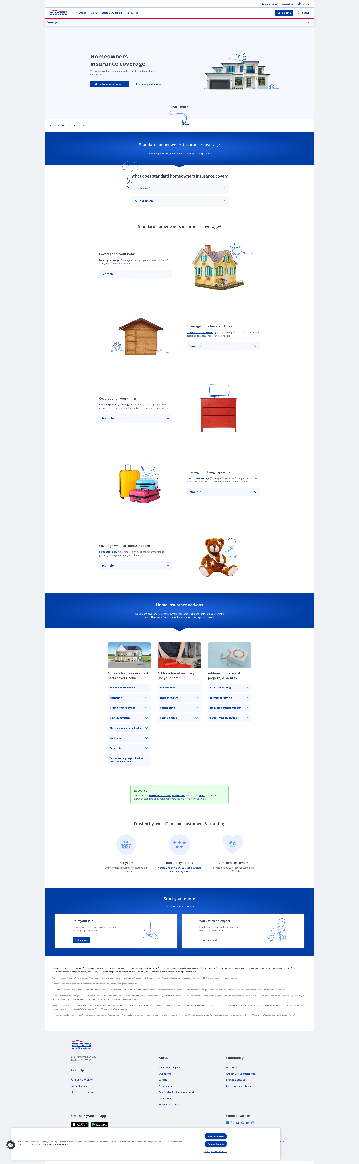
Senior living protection (223, 717)
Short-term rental (170, 697)
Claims (94, 12)
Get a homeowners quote (109, 84)
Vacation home (168, 717)
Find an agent (269, 3)
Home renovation (120, 717)
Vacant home (167, 707)
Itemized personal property (225, 707)
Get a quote (81, 939)
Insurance (80, 12)
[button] (10, 1144)
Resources (132, 12)
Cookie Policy (48, 1144)
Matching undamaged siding (126, 727)
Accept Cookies (215, 1136)
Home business (168, 687)
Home (52, 125)
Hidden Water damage (122, 707)
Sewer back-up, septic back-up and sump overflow (127, 760)
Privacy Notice (61, 1144)
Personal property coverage (114, 404)
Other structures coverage (201, 332)
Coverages (52, 22)
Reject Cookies (216, 1144)
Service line (116, 748)
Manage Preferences (215, 1151)
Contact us (287, 3)
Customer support (112, 12)
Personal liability (108, 551)
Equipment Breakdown (122, 687)
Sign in (306, 3)
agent (202, 795)
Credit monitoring (220, 687)
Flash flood (116, 697)
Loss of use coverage (198, 478)
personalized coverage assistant (167, 795)
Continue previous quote (150, 84)
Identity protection (221, 697)
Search (306, 12)
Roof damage (117, 738)
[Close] (274, 1135)
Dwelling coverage (109, 260)
